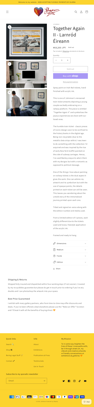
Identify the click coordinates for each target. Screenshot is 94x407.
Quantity (56, 55)
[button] (7, 12)
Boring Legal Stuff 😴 (14, 355)
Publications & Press (42, 355)
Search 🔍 (10, 344)
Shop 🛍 (9, 350)
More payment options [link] (70, 82)
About (36, 344)
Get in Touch (39, 366)
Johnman (43, 401)
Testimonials (39, 361)
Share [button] (58, 269)
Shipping (66, 51)
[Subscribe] (44, 381)
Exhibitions (38, 350)
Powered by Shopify (52, 401)
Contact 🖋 (10, 361)
